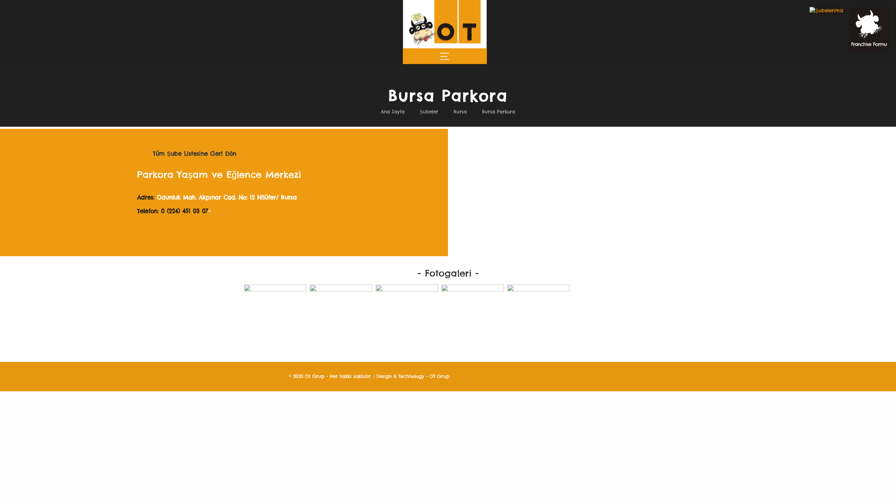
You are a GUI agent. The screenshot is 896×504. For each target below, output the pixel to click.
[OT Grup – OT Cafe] (445, 44)
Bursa (460, 111)
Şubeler (429, 111)
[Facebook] (245, 376)
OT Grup (439, 376)
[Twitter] (255, 376)
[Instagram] (264, 376)
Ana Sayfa (393, 111)
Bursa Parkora (498, 111)
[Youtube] (274, 376)
